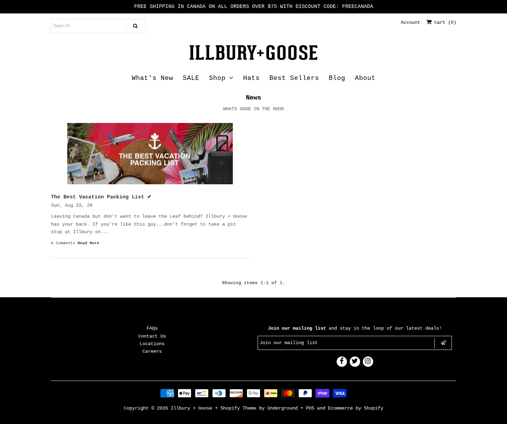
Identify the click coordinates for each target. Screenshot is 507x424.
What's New (152, 78)
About (365, 78)
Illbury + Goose (193, 408)
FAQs (152, 328)
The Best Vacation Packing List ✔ (101, 197)
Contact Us (152, 336)
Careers (152, 351)
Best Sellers (294, 78)
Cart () (443, 22)
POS (310, 408)
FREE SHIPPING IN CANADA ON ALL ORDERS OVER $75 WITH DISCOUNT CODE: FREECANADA (253, 7)
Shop (217, 78)
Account (410, 22)
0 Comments (63, 243)
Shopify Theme (238, 408)
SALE (191, 78)
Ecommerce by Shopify (355, 408)
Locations (152, 344)
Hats (251, 78)
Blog (337, 78)
